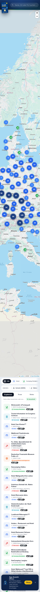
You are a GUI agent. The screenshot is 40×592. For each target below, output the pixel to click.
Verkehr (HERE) (20, 388)
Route (20, 394)
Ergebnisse (8, 394)
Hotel (17, 381)
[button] (12, 174)
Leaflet (22, 376)
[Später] (35, 582)
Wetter (35, 388)
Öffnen (28, 582)
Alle (8, 381)
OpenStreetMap (35, 376)
